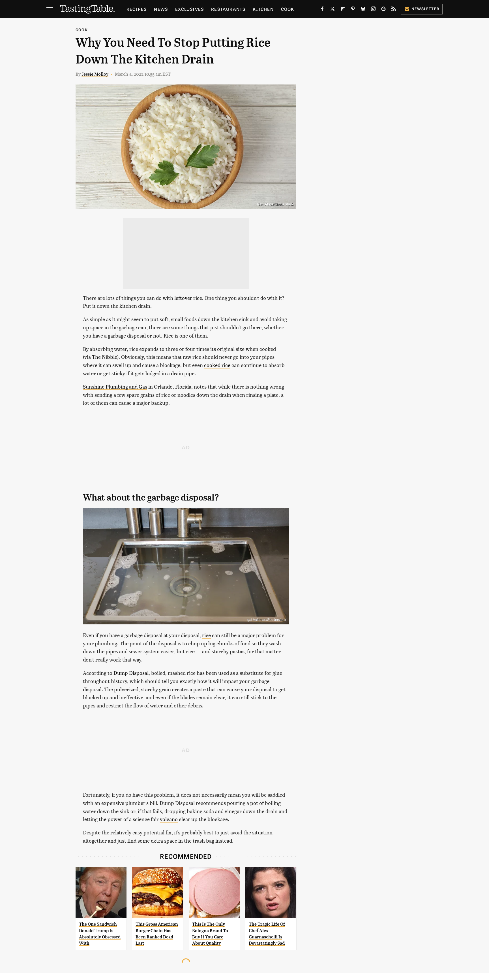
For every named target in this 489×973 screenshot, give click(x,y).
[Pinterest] (353, 10)
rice (206, 635)
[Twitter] (332, 10)
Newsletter (425, 8)
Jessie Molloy (95, 74)
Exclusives (189, 9)
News (161, 9)
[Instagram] (373, 10)
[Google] (383, 10)
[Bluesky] (363, 10)
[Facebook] (322, 10)
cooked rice (217, 364)
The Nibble (104, 356)
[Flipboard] (343, 10)
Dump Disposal (131, 672)
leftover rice (188, 297)
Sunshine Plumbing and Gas (115, 386)
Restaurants (228, 9)
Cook (287, 9)
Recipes (136, 9)
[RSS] (393, 10)
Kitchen (263, 9)
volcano (169, 819)
